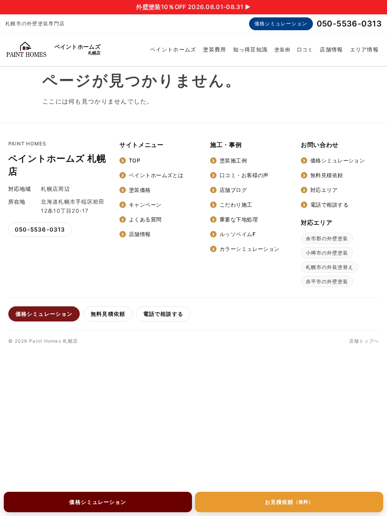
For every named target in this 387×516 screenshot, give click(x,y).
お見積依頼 (289, 502)
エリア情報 (364, 49)
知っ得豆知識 (250, 49)
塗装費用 (214, 49)
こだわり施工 (236, 204)
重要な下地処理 (239, 219)
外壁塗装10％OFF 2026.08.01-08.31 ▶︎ (193, 7)
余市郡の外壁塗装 (327, 238)
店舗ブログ (233, 190)
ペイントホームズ (173, 49)
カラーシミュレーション (250, 249)
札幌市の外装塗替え (329, 267)
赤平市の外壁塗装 (327, 281)
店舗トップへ (364, 341)
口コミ (305, 49)
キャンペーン (145, 204)
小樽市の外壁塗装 (327, 253)
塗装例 (282, 49)
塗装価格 (140, 190)
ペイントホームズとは (156, 175)
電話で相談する (329, 204)
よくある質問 (145, 219)
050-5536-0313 (349, 23)
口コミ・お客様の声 (244, 175)
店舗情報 (331, 49)
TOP (134, 160)
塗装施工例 (233, 160)
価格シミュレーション (280, 23)
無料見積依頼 (326, 175)
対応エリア (323, 190)
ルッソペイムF (237, 234)
